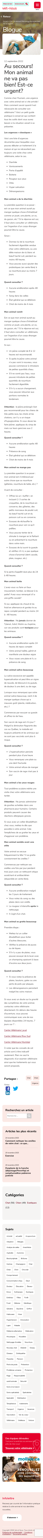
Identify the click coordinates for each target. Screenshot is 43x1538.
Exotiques (32, 1202)
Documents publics (20, 1534)
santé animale (12, 1381)
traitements (23, 1404)
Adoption (10, 1242)
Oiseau (32, 1348)
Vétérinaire (10, 1420)
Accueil (5, 21)
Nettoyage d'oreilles (14, 1342)
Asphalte (10, 1253)
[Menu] (37, 5)
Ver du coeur (23, 1415)
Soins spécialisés (13, 1392)
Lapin (9, 1325)
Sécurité (23, 1381)
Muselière (22, 1337)
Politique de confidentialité (12, 1532)
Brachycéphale (12, 1258)
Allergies (20, 1242)
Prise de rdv (7, 4)
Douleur (9, 1286)
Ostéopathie (20, 1353)
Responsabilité (19, 1376)
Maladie (17, 1325)
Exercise (9, 1155)
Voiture (31, 1420)
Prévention (25, 1364)
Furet (9, 1303)
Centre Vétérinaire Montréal (17, 1042)
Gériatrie (10, 1309)
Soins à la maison (13, 1387)
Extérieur (10, 1297)
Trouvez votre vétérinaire (18, 1448)
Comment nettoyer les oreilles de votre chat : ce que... (20, 1142)
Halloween (10, 1314)
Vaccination (11, 1415)
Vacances (30, 1409)
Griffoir (29, 1309)
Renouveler (19, 4)
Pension (20, 1359)
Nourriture (28, 1342)
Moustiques (11, 1337)
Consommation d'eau (14, 1281)
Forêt (26, 1297)
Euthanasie (18, 1292)
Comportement (12, 1275)
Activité (9, 1236)
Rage (8, 1376)
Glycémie (19, 1309)
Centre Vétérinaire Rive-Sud (17, 1036)
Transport (10, 1409)
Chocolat (25, 1270)
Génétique (27, 1303)
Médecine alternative (14, 1331)
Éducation (19, 1286)
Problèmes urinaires (14, 1370)
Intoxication (24, 1320)
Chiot (16, 1270)
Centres (9, 1264)
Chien (36, 1078)
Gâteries (17, 1303)
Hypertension (12, 1320)
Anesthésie (27, 1247)
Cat (11, 21)
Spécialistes (27, 1392)
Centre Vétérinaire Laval (15, 1030)
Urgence (35, 1083)
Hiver (20, 1314)
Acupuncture (30, 1236)
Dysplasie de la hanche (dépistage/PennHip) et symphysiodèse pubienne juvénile (18, 1172)
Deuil (28, 1281)
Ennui (9, 1292)
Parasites (10, 1359)
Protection (29, 1370)
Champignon (20, 1264)
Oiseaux (10, 1353)
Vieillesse (21, 1420)
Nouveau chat (12, 1348)
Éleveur (29, 1286)
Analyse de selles (13, 1247)
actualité (19, 1236)
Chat (28, 1078)
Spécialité (10, 1398)
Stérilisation (21, 1398)
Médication (29, 1331)
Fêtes (19, 1297)
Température (11, 1404)
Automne (20, 1253)
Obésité (23, 1348)
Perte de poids (12, 1364)
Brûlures (24, 1258)
